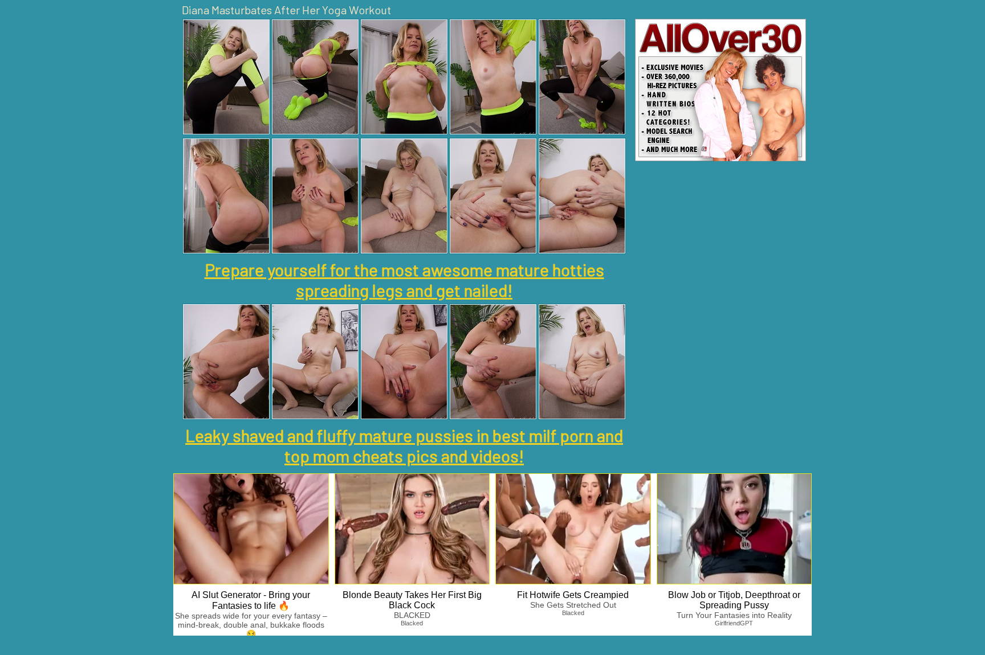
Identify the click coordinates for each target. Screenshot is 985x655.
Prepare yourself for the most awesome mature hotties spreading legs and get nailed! (404, 279)
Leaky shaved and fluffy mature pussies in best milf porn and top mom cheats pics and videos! (404, 445)
